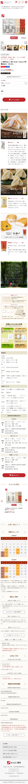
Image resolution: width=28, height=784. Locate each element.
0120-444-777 (11, 773)
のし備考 (3, 85)
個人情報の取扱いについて (10, 757)
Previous (2, 42)
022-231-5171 (20, 773)
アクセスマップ (14, 770)
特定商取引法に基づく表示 (10, 747)
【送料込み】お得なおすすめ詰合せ (18, 6)
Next (25, 42)
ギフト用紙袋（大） (11, 408)
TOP (2, 6)
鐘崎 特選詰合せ (7, 6)
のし (3, 80)
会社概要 (5, 743)
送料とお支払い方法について (10, 753)
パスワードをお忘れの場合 (10, 750)
